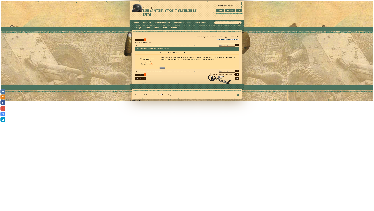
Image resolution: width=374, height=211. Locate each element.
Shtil (149, 42)
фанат (147, 52)
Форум (136, 45)
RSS (232, 5)
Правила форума (223, 37)
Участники (212, 37)
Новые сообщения (201, 37)
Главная (220, 10)
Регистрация (230, 10)
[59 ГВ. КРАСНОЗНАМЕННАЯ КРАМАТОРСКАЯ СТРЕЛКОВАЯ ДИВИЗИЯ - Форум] (2, 114)
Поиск (232, 37)
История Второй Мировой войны (154, 45)
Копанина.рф (142, 45)
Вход (239, 10)
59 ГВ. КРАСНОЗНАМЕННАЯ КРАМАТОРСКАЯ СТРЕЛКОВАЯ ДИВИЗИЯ (181, 45)
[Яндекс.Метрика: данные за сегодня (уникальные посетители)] (167, 95)
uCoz (159, 95)
